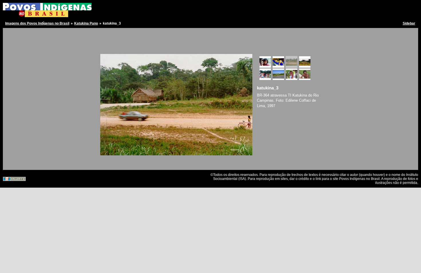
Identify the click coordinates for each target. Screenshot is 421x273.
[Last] (249, 47)
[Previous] (108, 47)
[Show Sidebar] (9, 33)
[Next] (244, 47)
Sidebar (409, 23)
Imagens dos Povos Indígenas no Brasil (37, 23)
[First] (103, 47)
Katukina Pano (86, 23)
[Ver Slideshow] (16, 33)
